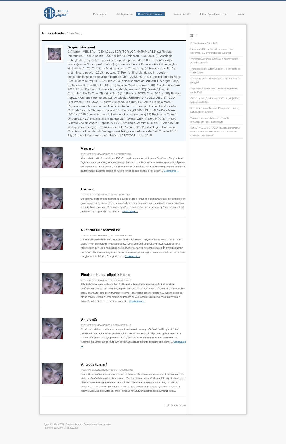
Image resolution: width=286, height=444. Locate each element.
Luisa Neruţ (74, 33)
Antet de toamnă (94, 364)
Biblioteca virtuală (181, 14)
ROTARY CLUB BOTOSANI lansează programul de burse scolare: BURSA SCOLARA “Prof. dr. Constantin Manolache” (215, 132)
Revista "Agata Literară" (150, 14)
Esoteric (87, 189)
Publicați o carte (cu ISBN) (203, 43)
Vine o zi (87, 148)
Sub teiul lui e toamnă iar (100, 230)
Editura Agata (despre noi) (213, 14)
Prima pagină (99, 14)
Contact (241, 14)
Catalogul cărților (124, 14)
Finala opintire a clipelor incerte (106, 275)
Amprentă (89, 319)
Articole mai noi (175, 405)
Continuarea (171, 171)
